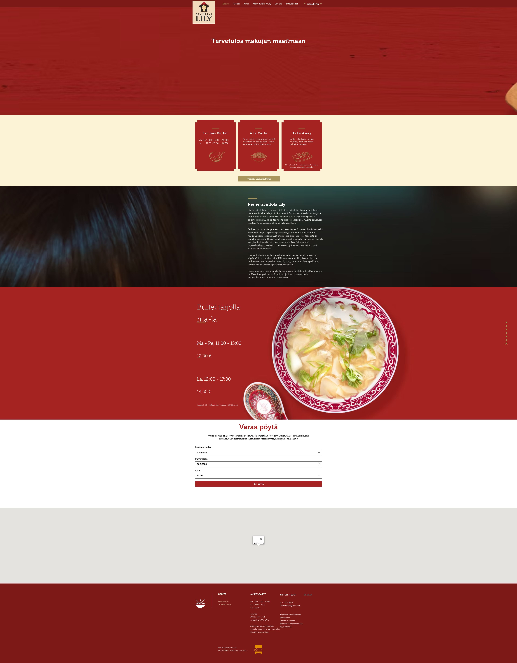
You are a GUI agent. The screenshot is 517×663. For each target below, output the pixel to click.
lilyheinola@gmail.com (290, 605)
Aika (197, 470)
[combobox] (258, 452)
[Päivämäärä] (319, 464)
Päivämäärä (201, 459)
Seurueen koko (203, 447)
